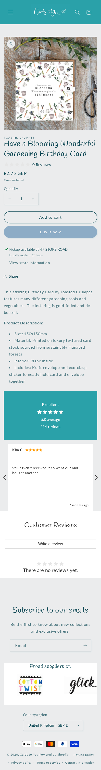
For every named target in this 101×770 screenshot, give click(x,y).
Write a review (50, 544)
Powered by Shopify (54, 754)
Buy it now (50, 231)
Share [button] (13, 276)
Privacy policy (21, 762)
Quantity (11, 189)
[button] (10, 12)
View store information (29, 263)
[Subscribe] (85, 646)
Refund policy (84, 754)
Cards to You (29, 754)
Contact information (80, 762)
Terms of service (48, 762)
